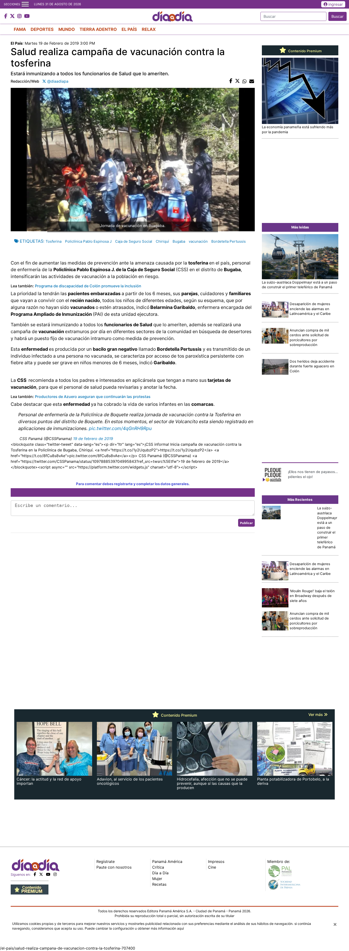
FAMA (20, 29)
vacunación (198, 241)
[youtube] (48, 874)
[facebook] (35, 874)
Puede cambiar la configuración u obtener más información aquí (134, 928)
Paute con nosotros (114, 867)
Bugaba (179, 241)
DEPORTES (42, 29)
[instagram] (55, 874)
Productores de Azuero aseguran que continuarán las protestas (93, 396)
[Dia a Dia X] (13, 16)
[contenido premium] (29, 889)
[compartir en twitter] (237, 81)
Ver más (316, 714)
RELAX (149, 29)
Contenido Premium (304, 51)
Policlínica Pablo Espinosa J (88, 241)
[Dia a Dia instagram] (20, 16)
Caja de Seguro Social (133, 241)
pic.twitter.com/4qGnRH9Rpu (120, 428)
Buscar (337, 16)
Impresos (216, 861)
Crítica (158, 867)
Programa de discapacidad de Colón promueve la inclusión (88, 286)
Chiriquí (162, 241)
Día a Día (160, 873)
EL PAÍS (129, 29)
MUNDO (66, 29)
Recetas (159, 884)
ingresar (335, 4)
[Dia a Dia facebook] (6, 16)
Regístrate (105, 861)
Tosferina (53, 241)
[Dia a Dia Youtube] (27, 16)
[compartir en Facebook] (231, 81)
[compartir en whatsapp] (244, 81)
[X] (41, 874)
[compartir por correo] (251, 81)
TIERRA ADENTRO (98, 29)
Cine (212, 867)
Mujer (157, 878)
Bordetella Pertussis (228, 241)
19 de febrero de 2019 (93, 438)
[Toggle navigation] (25, 4)
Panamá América (167, 861)
